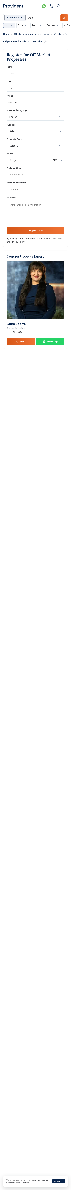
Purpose (11, 125)
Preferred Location (16, 182)
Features (51, 25)
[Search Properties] (58, 6)
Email (9, 81)
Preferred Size (14, 168)
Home (6, 34)
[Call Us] (51, 6)
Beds (35, 25)
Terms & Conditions (52, 238)
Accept (58, 1181)
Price (20, 25)
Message (11, 197)
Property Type (14, 139)
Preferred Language (17, 110)
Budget (11, 153)
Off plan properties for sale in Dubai (31, 34)
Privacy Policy (18, 242)
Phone (10, 96)
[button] (10, 102)
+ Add (30, 17)
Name (9, 67)
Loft (7, 25)
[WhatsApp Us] (44, 6)
